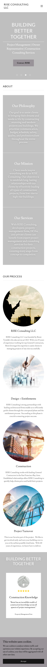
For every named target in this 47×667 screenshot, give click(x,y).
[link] (17, 8)
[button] (41, 6)
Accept (23, 661)
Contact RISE (23, 63)
